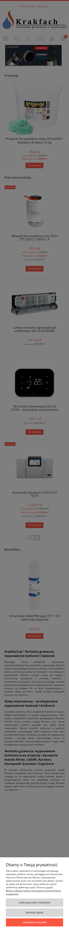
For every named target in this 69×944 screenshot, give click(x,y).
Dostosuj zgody (34, 912)
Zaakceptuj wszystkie (34, 922)
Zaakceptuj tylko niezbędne (34, 902)
